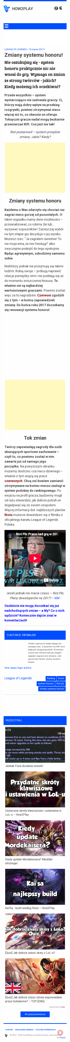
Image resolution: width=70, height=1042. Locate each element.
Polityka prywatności (46, 1030)
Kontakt (9, 1030)
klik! (57, 598)
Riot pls (60, 683)
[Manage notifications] (60, 1033)
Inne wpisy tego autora (17, 667)
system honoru (45, 683)
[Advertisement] (35, 167)
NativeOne (35, 1007)
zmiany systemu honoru (52, 688)
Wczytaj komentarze (35, 1014)
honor (61, 678)
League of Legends (15, 49)
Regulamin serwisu (24, 1030)
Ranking (51, 678)
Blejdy (63, 1037)
